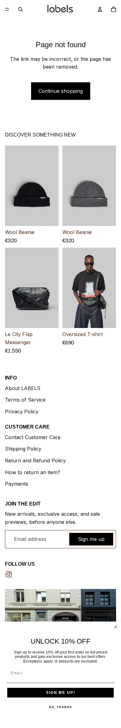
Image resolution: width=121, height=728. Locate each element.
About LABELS (22, 388)
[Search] (20, 9)
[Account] (100, 9)
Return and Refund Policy (35, 460)
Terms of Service (25, 400)
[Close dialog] (116, 627)
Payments (16, 484)
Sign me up (91, 539)
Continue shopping (60, 91)
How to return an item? (32, 472)
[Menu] (7, 9)
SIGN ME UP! (60, 692)
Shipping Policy (23, 449)
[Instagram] (8, 574)
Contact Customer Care (32, 437)
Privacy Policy (21, 411)
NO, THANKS (60, 707)
